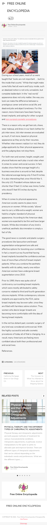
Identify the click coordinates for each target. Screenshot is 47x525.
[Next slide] (43, 395)
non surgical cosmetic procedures (21, 119)
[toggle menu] (3, 3)
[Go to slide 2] (19, 475)
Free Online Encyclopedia (16, 25)
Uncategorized (19, 362)
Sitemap (23, 523)
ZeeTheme (24, 519)
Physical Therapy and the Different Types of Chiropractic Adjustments (23, 428)
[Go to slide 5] (27, 475)
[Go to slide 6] (29, 475)
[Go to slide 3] (22, 475)
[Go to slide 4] (24, 475)
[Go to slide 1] (17, 475)
